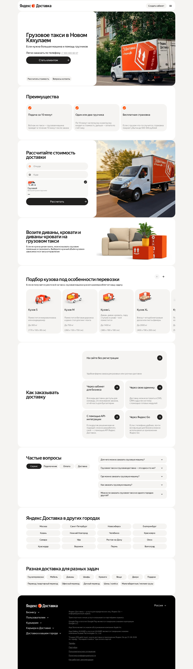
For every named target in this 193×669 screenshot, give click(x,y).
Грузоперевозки (36, 577)
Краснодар (43, 546)
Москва (43, 526)
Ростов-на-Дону (114, 540)
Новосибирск (114, 526)
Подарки (151, 577)
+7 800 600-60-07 (69, 53)
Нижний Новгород (79, 533)
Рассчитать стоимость (38, 79)
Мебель (54, 577)
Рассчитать (57, 201)
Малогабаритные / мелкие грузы (137, 583)
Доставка (82, 466)
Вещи (119, 577)
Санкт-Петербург (78, 526)
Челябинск (114, 533)
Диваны (70, 577)
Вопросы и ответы (61, 79)
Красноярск (149, 533)
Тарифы (72, 643)
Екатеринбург (150, 526)
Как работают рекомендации (81, 659)
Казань (43, 533)
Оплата (66, 466)
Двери (135, 577)
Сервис (34, 466)
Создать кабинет (156, 6)
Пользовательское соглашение (82, 651)
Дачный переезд (92, 583)
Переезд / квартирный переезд (43, 583)
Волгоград (150, 546)
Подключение (50, 466)
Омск (149, 540)
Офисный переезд (71, 583)
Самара (43, 540)
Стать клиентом (48, 60)
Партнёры (73, 647)
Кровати (103, 577)
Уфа (79, 540)
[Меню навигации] (170, 5)
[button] (132, 459)
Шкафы (86, 577)
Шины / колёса (111, 583)
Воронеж (78, 546)
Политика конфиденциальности (82, 655)
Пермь (114, 546)
